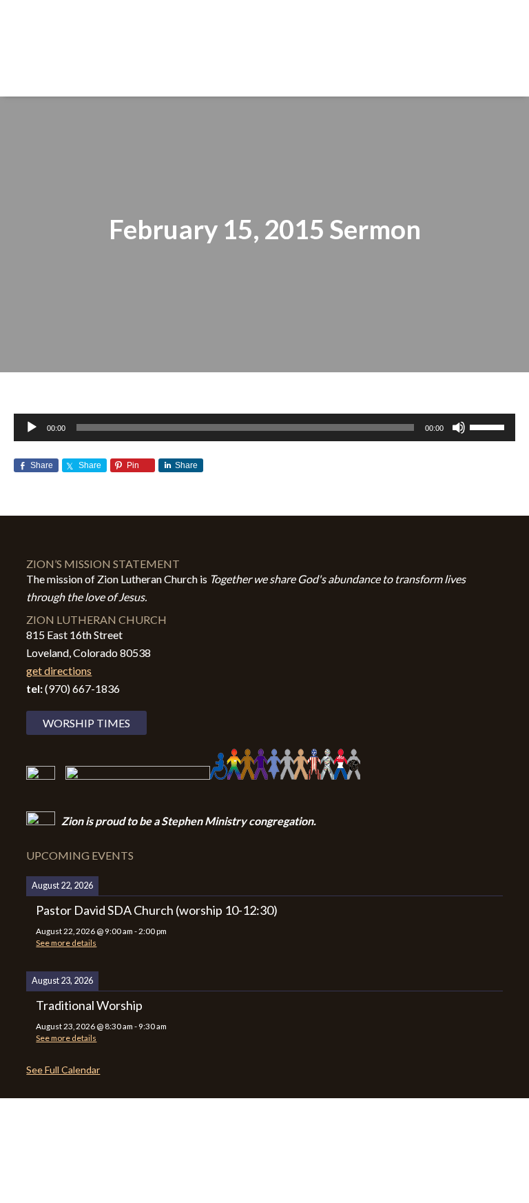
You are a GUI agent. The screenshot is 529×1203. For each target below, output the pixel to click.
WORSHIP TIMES (86, 722)
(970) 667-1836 (82, 688)
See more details (66, 943)
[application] (264, 427)
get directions (59, 670)
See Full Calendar (63, 1069)
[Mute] (459, 427)
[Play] (32, 427)
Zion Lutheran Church (264, 43)
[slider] (489, 426)
